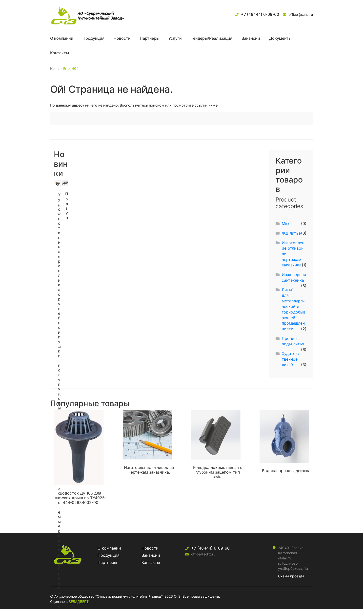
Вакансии (251, 38)
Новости (122, 38)
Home (55, 68)
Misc (286, 223)
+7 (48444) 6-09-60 (260, 14)
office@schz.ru (301, 14)
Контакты (59, 52)
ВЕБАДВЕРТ (79, 601)
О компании (61, 38)
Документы (280, 38)
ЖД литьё (291, 233)
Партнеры (149, 38)
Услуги (175, 38)
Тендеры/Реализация (211, 38)
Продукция (93, 38)
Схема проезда (291, 576)
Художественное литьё (290, 359)
